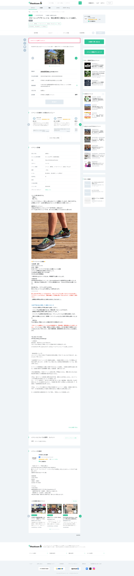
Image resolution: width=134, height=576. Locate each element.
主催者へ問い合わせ (94, 42)
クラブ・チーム (66, 7)
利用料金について (50, 563)
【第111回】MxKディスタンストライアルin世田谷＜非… (97, 107)
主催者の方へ (91, 3)
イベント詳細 (66, 32)
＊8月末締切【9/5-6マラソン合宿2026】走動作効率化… (98, 99)
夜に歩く (35, 121)
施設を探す (71, 553)
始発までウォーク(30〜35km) (39, 130)
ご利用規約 (61, 563)
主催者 (41, 7)
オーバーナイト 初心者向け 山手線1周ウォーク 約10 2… (98, 140)
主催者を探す (52, 553)
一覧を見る (74, 501)
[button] (76, 58)
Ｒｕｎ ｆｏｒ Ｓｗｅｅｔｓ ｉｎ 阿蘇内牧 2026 (98, 115)
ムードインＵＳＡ (95, 190)
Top (29, 11)
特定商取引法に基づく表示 (96, 563)
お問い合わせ (39, 563)
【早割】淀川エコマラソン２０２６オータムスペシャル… (98, 164)
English (109, 2)
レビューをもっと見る (54, 137)
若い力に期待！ (57, 121)
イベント (33, 7)
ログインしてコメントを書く (71, 437)
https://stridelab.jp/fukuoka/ (51, 160)
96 (99, 19)
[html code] (24, 50)
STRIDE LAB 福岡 (91, 17)
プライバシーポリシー (72, 563)
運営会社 (84, 563)
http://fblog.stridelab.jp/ (39, 338)
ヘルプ (97, 3)
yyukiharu (59, 117)
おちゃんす (39, 117)
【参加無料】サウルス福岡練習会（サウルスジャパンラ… (98, 83)
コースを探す (90, 553)
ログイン (103, 3)
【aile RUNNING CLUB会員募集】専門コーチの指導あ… (97, 66)
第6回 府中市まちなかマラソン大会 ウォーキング (98, 148)
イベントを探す (32, 553)
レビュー (50, 32)
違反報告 (78, 535)
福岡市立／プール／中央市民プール (98, 199)
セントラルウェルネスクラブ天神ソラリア (98, 183)
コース (57, 7)
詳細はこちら (48, 189)
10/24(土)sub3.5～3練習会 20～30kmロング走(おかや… (98, 131)
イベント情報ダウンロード (94, 52)
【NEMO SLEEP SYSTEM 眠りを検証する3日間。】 (98, 74)
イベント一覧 (35, 11)
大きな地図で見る (73, 427)
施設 (50, 7)
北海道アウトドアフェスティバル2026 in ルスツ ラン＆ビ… (98, 156)
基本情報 (36, 32)
